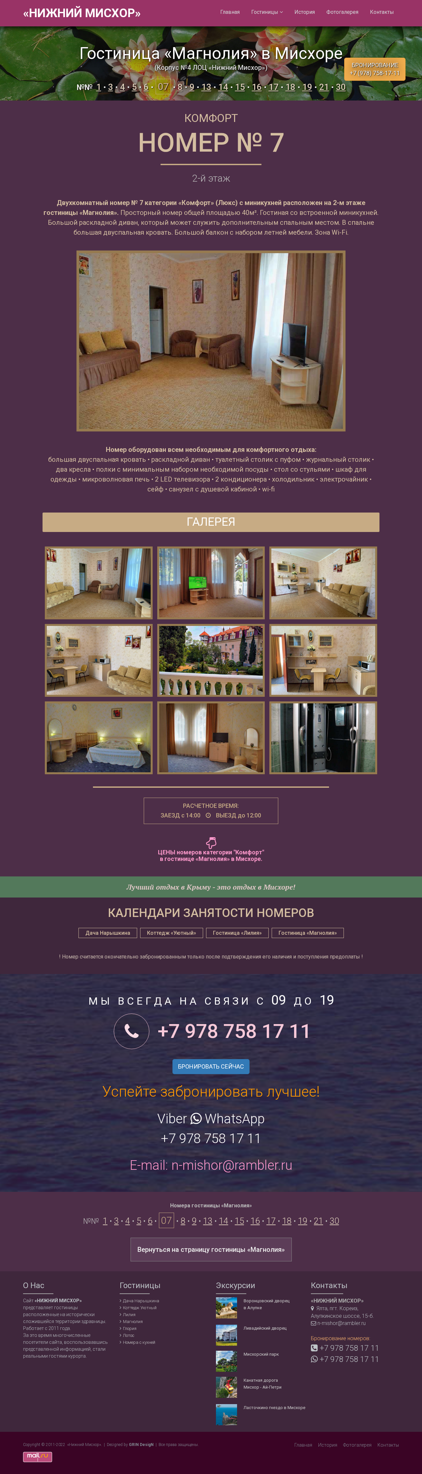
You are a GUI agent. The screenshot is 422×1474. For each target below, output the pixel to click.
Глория (129, 1328)
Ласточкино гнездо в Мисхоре (274, 1407)
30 (341, 87)
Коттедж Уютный (140, 1307)
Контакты (382, 12)
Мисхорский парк (261, 1354)
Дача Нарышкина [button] (107, 933)
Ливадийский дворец (265, 1328)
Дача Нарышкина (141, 1300)
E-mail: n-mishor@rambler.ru (211, 1165)
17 (274, 87)
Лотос (128, 1335)
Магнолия (133, 1321)
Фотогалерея (342, 12)
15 (240, 87)
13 (206, 87)
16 (257, 87)
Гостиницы (265, 12)
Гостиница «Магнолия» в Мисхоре (211, 53)
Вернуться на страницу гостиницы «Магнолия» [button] (211, 1249)
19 (307, 87)
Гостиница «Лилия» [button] (237, 933)
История (304, 12)
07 (163, 86)
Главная (230, 12)
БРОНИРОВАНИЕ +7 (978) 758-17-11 (375, 69)
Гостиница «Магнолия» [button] (308, 933)
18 (290, 87)
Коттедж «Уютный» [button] (171, 933)
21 (324, 87)
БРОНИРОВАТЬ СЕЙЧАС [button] (211, 1066)
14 (223, 87)
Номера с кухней (139, 1342)
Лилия (129, 1314)
